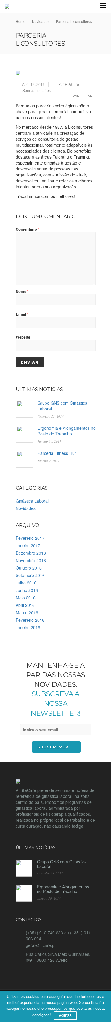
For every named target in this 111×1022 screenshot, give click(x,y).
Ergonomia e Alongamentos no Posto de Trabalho (67, 431)
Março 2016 (27, 612)
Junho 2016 (27, 590)
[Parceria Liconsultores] (56, 73)
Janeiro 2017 (28, 545)
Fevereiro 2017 (30, 538)
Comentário (27, 229)
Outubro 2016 (29, 568)
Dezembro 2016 (31, 553)
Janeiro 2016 (28, 627)
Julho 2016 (26, 583)
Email (22, 314)
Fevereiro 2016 (30, 620)
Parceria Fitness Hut (57, 453)
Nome (22, 291)
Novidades (26, 508)
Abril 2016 (25, 605)
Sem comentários (36, 90)
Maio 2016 (26, 598)
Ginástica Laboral (32, 501)
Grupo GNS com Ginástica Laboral (62, 406)
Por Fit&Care (68, 84)
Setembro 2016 (30, 575)
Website (23, 337)
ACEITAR (65, 1015)
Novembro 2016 (31, 560)
